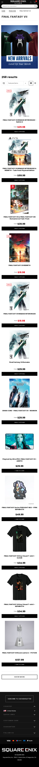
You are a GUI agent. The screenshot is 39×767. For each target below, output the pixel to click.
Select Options (19, 132)
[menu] (2, 2)
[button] (31, 83)
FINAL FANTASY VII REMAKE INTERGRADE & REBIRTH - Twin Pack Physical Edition (19, 169)
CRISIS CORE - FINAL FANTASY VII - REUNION (19, 411)
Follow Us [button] (8, 733)
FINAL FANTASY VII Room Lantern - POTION (19, 653)
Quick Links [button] (9, 714)
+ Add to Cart (19, 471)
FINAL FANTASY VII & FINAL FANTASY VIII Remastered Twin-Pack (19, 218)
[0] (35, 2)
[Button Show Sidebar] (4, 83)
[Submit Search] (36, 6)
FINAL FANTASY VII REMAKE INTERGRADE (19, 314)
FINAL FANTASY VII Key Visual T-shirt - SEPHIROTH (19, 605)
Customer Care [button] (10, 721)
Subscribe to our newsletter (19, 699)
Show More (19, 677)
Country (7, 706)
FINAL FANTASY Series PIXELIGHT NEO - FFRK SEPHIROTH (19, 508)
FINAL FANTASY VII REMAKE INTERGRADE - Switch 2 (19, 121)
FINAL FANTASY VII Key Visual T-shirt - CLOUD (19, 557)
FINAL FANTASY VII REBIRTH (19, 265)
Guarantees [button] (9, 727)
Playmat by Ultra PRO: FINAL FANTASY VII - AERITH (19, 460)
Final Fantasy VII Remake (19, 362)
